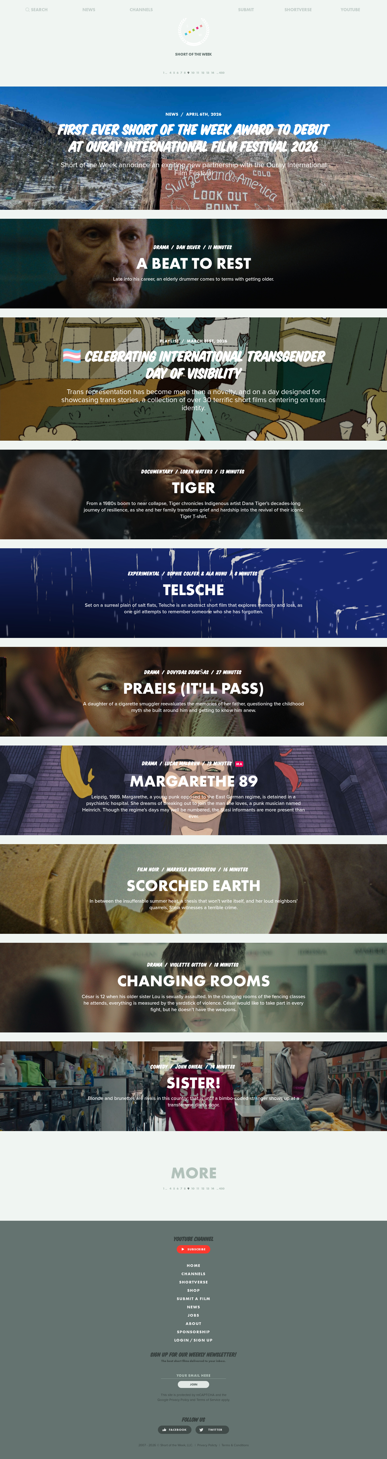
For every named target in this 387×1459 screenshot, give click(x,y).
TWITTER (215, 1430)
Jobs (193, 1315)
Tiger (193, 487)
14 (212, 73)
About (193, 1323)
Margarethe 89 (193, 781)
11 (197, 73)
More (194, 1172)
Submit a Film (193, 1298)
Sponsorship (193, 1331)
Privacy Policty (207, 1445)
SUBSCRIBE (196, 1249)
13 (207, 73)
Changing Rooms (193, 980)
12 (202, 73)
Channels (193, 1273)
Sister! (193, 1082)
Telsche (193, 589)
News (193, 1306)
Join (193, 1384)
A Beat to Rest (193, 263)
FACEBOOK (178, 1430)
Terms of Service (208, 1400)
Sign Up (203, 1340)
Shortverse (193, 1282)
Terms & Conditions (235, 1445)
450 (221, 73)
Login (181, 1340)
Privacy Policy (179, 1400)
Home (193, 1265)
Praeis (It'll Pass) (193, 688)
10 (192, 73)
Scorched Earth (193, 885)
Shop (193, 1290)
